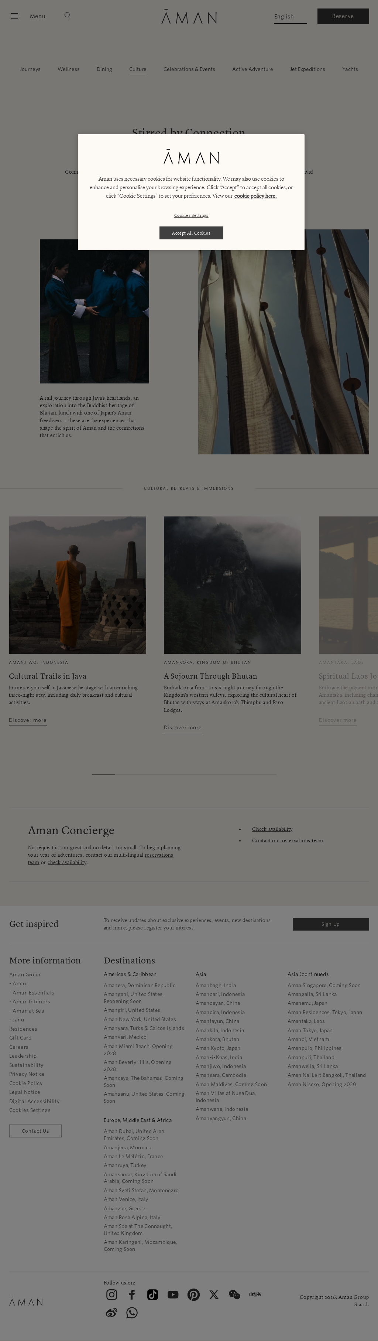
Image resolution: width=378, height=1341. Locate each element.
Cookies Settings (191, 215)
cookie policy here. (255, 195)
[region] (191, 192)
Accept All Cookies (191, 233)
